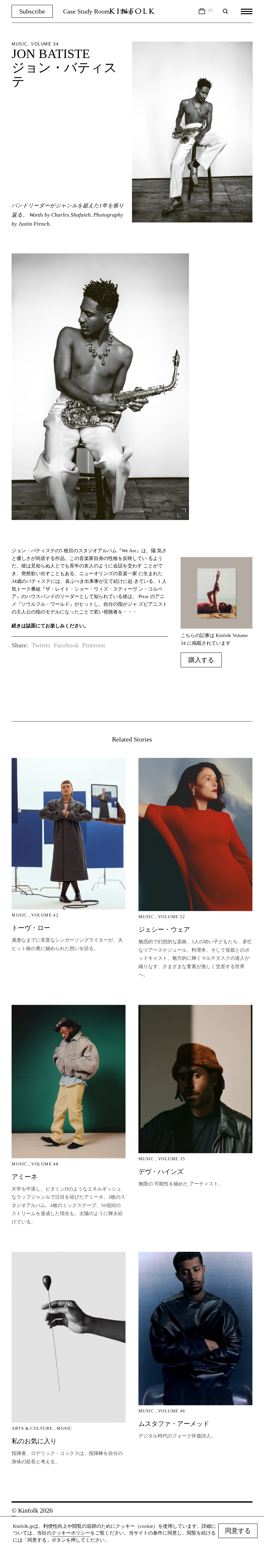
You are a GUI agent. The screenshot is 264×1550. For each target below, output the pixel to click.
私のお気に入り (34, 1441)
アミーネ (24, 1176)
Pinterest (93, 645)
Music (19, 915)
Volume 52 (171, 916)
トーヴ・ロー (31, 927)
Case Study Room (86, 11)
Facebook (66, 645)
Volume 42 (45, 915)
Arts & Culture (32, 1428)
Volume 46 (171, 1410)
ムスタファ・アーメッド (173, 1423)
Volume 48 (45, 1164)
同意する (238, 1530)
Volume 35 (171, 1158)
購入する (201, 659)
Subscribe (32, 11)
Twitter (41, 645)
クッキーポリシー (71, 1532)
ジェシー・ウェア (164, 929)
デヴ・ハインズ (161, 1171)
